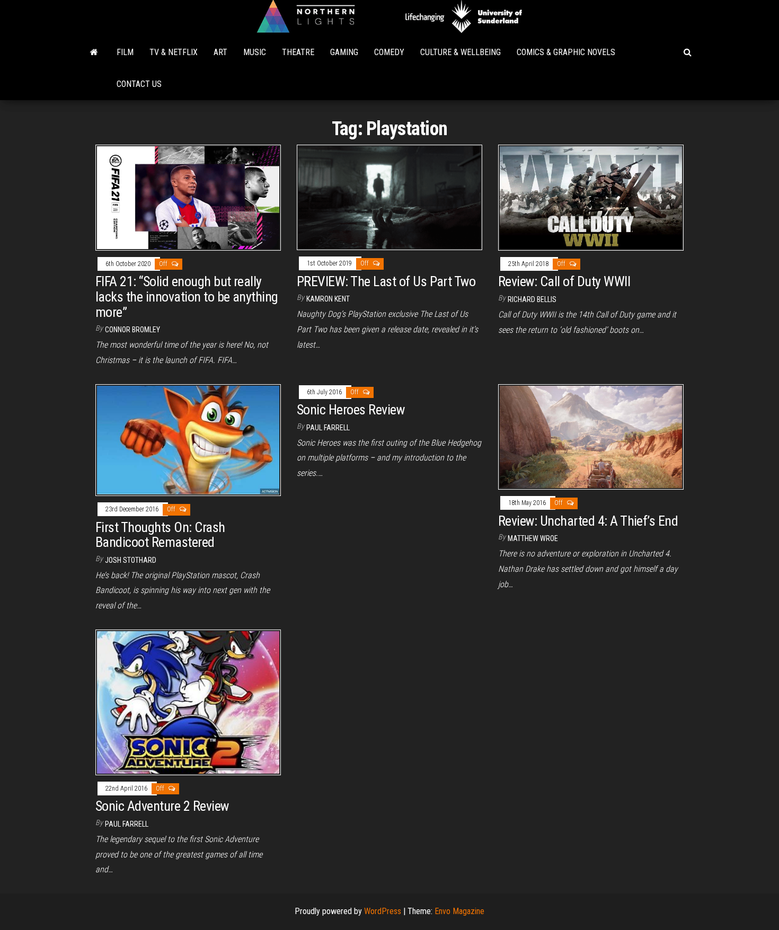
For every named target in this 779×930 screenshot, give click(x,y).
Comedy (389, 52)
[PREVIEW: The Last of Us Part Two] (389, 197)
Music (254, 52)
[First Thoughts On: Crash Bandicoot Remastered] (188, 440)
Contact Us (139, 84)
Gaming (344, 52)
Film (125, 52)
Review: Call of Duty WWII (564, 281)
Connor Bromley (132, 329)
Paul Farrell (328, 427)
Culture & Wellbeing (460, 52)
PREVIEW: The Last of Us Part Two (386, 281)
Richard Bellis (532, 299)
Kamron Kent (328, 299)
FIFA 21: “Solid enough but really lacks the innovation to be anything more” (186, 296)
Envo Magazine (459, 911)
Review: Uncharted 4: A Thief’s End (588, 521)
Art (220, 52)
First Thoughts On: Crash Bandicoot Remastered (160, 535)
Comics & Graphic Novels (566, 52)
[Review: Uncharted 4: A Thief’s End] (591, 436)
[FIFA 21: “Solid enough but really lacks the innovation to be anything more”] (188, 197)
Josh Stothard (130, 560)
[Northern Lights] (94, 52)
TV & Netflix (173, 52)
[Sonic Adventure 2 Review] (188, 702)
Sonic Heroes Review (350, 410)
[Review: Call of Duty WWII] (591, 197)
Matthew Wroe (533, 538)
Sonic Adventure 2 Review (162, 806)
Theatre (298, 52)
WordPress (382, 911)
